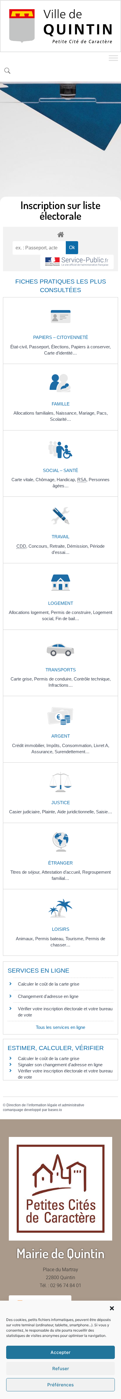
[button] (112, 1308)
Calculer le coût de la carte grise (48, 983)
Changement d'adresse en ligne (48, 996)
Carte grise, (22, 678)
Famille (61, 403)
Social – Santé (60, 470)
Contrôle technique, (92, 678)
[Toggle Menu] (113, 58)
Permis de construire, (72, 612)
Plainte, (49, 811)
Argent (60, 736)
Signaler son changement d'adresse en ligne (60, 1064)
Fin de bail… (67, 618)
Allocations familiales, (35, 412)
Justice (60, 802)
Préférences (60, 1385)
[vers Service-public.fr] (77, 262)
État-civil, (19, 346)
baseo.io (55, 1110)
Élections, (61, 346)
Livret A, (101, 745)
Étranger (60, 862)
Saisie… (104, 811)
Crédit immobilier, (29, 745)
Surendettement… (72, 751)
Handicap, (67, 479)
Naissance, (67, 412)
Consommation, (78, 745)
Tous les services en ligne (60, 1027)
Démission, (78, 546)
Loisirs (60, 929)
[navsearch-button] (7, 71)
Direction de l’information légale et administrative (45, 1105)
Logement (60, 603)
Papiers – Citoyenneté (60, 337)
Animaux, (25, 938)
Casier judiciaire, (25, 811)
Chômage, (46, 479)
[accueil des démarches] (60, 234)
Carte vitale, (23, 479)
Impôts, (54, 745)
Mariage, (88, 412)
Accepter (60, 1352)
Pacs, (102, 412)
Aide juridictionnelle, (76, 811)
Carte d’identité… (60, 352)
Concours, (39, 546)
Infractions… (60, 685)
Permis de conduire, (54, 678)
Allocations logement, (30, 612)
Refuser (60, 1368)
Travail (60, 536)
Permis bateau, (50, 938)
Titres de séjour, (26, 872)
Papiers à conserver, (91, 346)
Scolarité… (60, 419)
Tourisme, (75, 938)
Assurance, (43, 751)
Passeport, (40, 346)
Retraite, (58, 546)
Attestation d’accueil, (62, 872)
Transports (61, 669)
